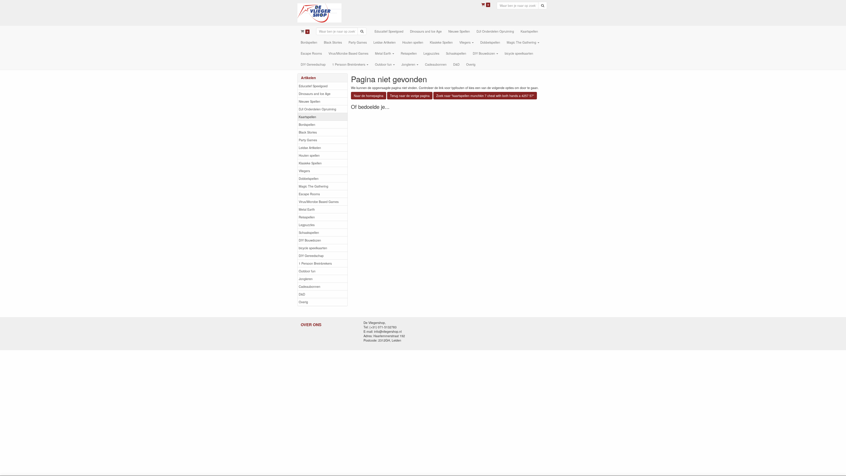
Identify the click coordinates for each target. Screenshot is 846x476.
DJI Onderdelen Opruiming (317, 109)
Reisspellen (307, 217)
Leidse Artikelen (310, 147)
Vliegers (304, 171)
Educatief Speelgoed (313, 86)
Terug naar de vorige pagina (410, 95)
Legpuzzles (307, 225)
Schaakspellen (309, 232)
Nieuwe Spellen (309, 101)
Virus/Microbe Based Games (319, 201)
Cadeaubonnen (309, 286)
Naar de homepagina (368, 95)
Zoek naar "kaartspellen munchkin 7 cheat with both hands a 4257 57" (485, 95)
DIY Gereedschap (311, 255)
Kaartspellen (307, 117)
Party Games (308, 140)
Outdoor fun (307, 271)
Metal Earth (307, 209)
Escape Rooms (309, 194)
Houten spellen (309, 155)
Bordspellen (307, 124)
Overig (303, 302)
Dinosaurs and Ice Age (314, 93)
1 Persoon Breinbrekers (315, 263)
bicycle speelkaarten (313, 248)
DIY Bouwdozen (310, 240)
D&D (302, 294)
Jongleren (306, 279)
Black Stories (308, 132)
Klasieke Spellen (310, 163)
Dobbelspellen (309, 178)
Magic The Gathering (313, 186)
